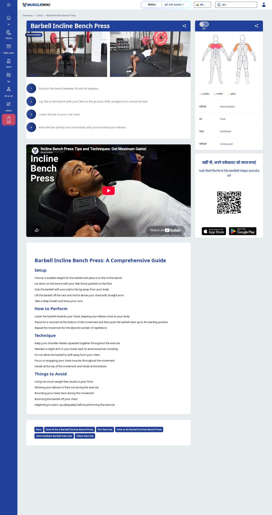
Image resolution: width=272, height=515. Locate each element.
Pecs (38, 429)
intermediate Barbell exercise (54, 436)
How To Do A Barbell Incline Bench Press (69, 429)
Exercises (28, 15)
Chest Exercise (84, 436)
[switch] (204, 24)
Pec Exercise (105, 429)
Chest (39, 15)
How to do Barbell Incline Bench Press (139, 429)
